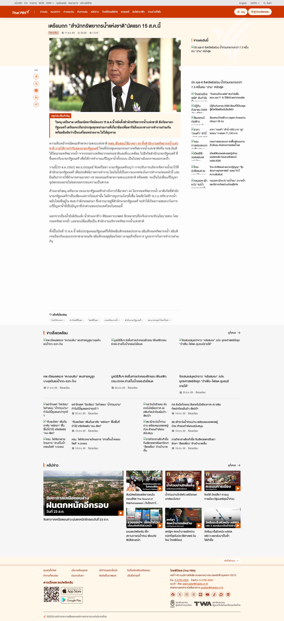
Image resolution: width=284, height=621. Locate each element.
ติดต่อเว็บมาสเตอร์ (107, 575)
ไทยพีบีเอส (93, 320)
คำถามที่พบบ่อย (50, 575)
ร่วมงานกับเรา (77, 575)
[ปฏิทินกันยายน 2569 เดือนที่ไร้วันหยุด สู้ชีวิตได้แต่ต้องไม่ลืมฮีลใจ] (199, 108)
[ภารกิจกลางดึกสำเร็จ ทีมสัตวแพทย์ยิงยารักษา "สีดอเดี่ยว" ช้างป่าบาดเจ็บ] (156, 444)
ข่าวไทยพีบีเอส (76, 320)
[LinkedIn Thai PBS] (228, 594)
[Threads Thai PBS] (193, 594)
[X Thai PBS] (179, 594)
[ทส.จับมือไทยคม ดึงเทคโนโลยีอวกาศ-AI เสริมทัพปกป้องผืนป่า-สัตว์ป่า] (156, 409)
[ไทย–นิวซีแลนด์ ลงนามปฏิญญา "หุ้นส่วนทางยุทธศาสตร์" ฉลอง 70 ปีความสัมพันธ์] (199, 169)
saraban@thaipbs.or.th (212, 587)
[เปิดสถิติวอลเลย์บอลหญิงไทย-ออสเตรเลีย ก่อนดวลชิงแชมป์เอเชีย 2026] (199, 156)
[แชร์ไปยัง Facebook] (36, 76)
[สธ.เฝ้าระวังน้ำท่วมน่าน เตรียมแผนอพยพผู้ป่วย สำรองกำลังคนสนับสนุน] (156, 427)
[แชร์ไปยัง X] (36, 83)
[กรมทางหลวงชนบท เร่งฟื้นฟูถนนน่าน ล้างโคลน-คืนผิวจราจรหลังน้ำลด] (199, 144)
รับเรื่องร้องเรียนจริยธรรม (138, 570)
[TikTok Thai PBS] (214, 594)
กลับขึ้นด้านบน (229, 560)
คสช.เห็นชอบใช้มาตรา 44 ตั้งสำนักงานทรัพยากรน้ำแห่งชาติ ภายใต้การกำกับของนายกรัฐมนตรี (113, 146)
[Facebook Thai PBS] (173, 594)
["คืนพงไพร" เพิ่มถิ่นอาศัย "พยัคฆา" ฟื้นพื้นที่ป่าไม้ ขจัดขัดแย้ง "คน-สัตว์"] (56, 427)
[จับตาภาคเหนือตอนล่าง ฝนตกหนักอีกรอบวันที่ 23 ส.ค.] (83, 493)
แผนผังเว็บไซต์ (49, 570)
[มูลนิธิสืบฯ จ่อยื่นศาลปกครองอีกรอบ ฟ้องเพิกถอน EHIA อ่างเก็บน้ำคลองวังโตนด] (142, 355)
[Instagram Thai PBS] (186, 594)
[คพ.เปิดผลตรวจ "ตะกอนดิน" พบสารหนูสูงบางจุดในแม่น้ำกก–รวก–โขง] (74, 355)
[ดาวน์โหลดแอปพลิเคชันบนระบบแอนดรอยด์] (72, 599)
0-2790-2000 (182, 580)
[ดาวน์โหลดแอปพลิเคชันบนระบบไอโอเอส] (72, 590)
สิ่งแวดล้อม (53, 32)
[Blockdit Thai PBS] (221, 594)
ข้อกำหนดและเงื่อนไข (108, 570)
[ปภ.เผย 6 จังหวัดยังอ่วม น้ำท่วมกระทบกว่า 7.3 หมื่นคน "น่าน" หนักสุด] (220, 62)
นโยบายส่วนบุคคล (79, 570)
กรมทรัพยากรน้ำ (111, 320)
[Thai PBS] (21, 11)
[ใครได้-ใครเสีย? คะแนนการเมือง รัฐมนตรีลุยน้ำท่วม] (222, 481)
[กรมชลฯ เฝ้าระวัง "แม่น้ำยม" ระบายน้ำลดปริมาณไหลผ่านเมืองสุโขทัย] (199, 183)
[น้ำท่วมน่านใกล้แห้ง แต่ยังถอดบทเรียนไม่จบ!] (183, 481)
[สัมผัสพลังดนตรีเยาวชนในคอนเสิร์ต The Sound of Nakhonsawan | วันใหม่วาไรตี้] (144, 481)
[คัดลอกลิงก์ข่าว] (36, 104)
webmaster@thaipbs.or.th (195, 583)
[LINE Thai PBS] (200, 594)
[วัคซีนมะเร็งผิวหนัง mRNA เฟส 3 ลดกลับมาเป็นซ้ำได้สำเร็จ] (222, 518)
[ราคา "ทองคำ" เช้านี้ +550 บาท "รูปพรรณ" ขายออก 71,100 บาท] (199, 132)
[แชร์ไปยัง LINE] (36, 90)
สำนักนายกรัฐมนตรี (133, 320)
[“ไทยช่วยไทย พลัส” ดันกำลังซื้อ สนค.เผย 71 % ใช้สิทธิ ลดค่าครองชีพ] (199, 96)
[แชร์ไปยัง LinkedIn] (36, 97)
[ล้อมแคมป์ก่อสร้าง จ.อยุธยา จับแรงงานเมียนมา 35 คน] (199, 120)
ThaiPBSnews (57, 320)
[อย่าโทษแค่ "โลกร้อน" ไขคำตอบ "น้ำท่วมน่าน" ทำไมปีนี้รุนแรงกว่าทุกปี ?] (56, 409)
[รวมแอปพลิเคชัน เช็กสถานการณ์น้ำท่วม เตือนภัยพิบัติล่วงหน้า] (144, 518)
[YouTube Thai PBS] (207, 594)
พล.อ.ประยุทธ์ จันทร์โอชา (158, 320)
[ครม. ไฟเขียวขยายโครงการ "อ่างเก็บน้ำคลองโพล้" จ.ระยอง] (56, 444)
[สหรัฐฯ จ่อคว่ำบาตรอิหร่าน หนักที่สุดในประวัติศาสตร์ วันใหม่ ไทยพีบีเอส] (183, 518)
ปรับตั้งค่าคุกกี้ (133, 575)
